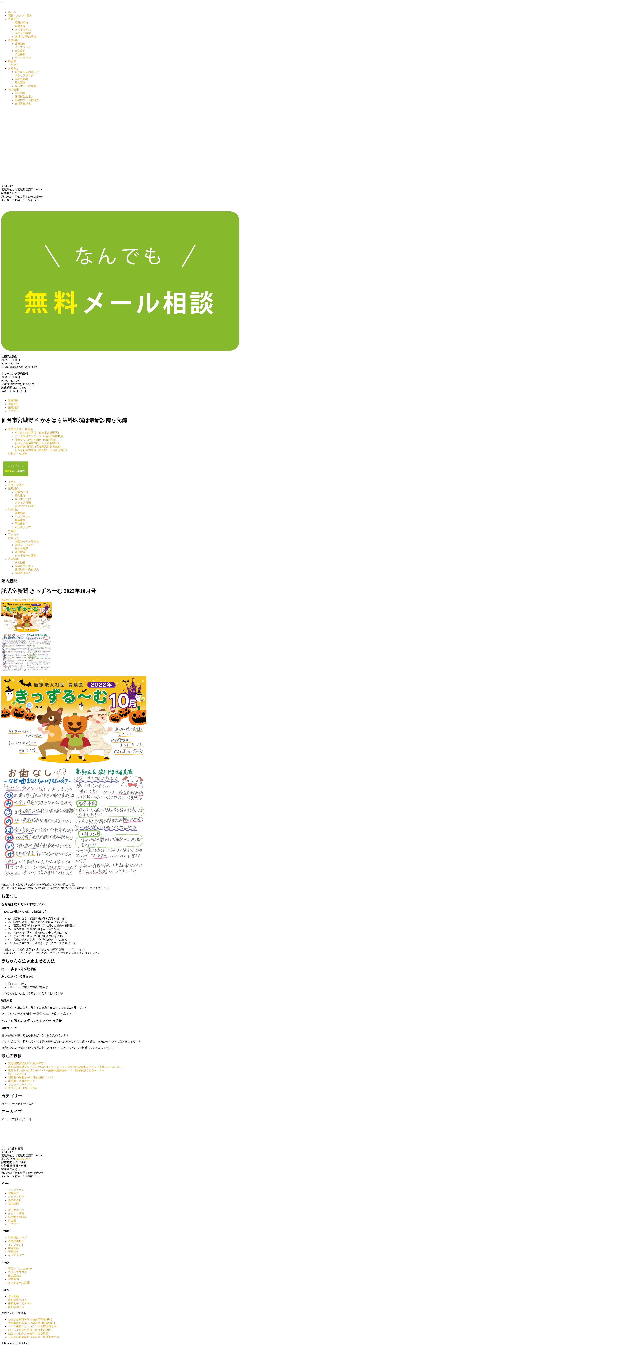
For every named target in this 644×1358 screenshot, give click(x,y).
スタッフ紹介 (16, 485)
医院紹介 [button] (13, 488)
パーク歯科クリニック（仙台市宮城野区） (40, 436)
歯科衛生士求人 (24, 96)
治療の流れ (21, 22)
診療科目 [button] (13, 509)
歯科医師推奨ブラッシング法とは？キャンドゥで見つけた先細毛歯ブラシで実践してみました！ (65, 1066)
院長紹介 (13, 404)
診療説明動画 (16, 1241)
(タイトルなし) (17, 1073)
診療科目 (13, 40)
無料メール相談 (17, 453)
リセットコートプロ (20, 1084)
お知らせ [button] (13, 537)
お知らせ (13, 68)
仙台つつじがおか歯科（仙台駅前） (36, 439)
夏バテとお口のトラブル (23, 1088)
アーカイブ (8, 1119)
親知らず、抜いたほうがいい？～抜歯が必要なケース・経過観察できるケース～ (56, 1070)
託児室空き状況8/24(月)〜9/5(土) (27, 1063)
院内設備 (20, 26)
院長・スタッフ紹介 (20, 15)
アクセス (13, 64)
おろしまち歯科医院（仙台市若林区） (37, 443)
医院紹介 (13, 19)
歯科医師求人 (23, 103)
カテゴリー (8, 1103)
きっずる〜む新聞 (25, 555)
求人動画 (20, 93)
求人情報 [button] (13, 559)
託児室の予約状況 (25, 36)
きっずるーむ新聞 (25, 86)
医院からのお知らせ (27, 71)
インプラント (23, 47)
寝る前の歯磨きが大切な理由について (31, 1077)
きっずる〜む (23, 29)
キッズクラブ (23, 57)
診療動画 (20, 43)
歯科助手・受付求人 (27, 100)
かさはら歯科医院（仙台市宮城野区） (37, 432)
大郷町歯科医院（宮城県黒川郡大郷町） (39, 446)
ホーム (12, 12)
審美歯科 (20, 50)
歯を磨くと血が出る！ (21, 1080)
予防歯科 (20, 54)
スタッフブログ (24, 75)
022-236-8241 (24, 1159)
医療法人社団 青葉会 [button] (20, 429)
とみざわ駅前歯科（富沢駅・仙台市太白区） (41, 450)
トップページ (16, 1189)
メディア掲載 (23, 33)
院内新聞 (20, 82)
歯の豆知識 (21, 79)
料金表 (12, 61)
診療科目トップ (17, 1237)
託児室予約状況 (17, 1217)
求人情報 (13, 89)
